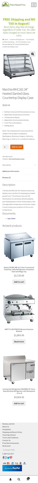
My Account (6, 446)
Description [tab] (6, 165)
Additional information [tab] (10, 171)
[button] (33, 54)
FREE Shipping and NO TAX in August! (19, 21)
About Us (5, 427)
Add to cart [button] (19, 281)
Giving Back (6, 429)
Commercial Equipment (17, 39)
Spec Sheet (11, 218)
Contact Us (6, 440)
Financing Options (9, 435)
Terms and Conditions (10, 437)
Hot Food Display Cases (23, 42)
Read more (19, 341)
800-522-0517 (9, 454)
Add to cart (17, 147)
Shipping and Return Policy (12, 432)
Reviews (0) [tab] (6, 177)
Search (19, 479)
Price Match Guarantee (10, 443)
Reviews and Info (8, 424)
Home (6, 39)
